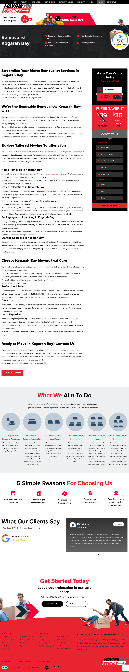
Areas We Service (45, 640)
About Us (24, 2)
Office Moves (50, 2)
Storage (42, 637)
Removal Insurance (26, 634)
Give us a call (52, 601)
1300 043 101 (72, 20)
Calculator (5, 640)
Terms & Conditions (34, 664)
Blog (21, 643)
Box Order (23, 640)
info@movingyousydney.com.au (110, 631)
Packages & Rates (8, 637)
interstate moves (17, 211)
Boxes (91, 2)
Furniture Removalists (46, 643)
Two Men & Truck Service (63, 641)
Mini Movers (61, 637)
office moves (48, 191)
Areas (101, 2)
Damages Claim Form (27, 637)
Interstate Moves (66, 2)
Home (15, 2)
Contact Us (111, 2)
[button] (97, 94)
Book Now (81, 2)
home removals (52, 174)
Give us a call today (12, 373)
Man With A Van (63, 634)
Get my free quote (76, 601)
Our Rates (36, 2)
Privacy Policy (16, 664)
